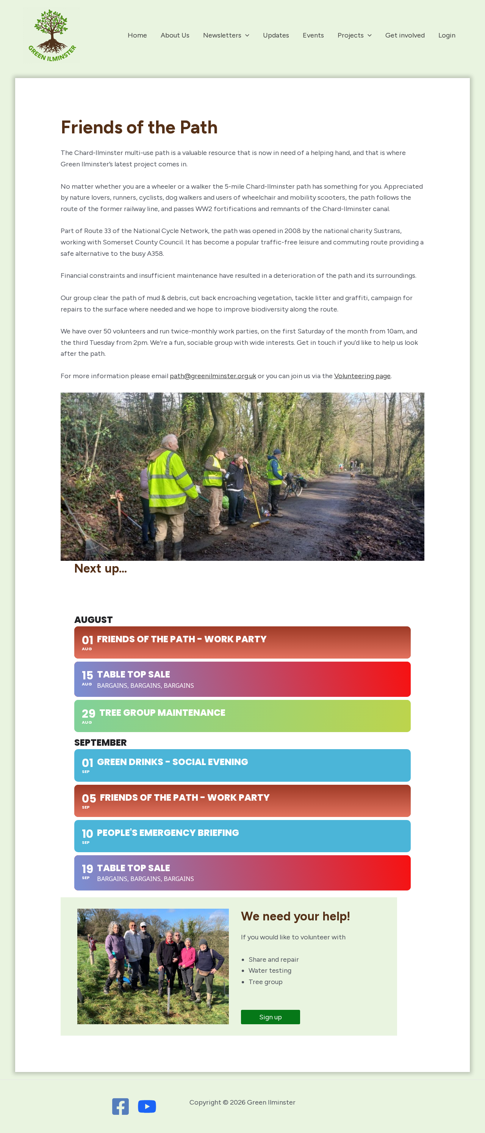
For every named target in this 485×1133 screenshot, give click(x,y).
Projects (351, 35)
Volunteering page (362, 376)
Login (446, 35)
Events (313, 35)
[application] (245, 35)
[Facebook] (120, 1106)
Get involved (405, 35)
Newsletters (222, 35)
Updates (276, 35)
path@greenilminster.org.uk (213, 376)
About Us (175, 35)
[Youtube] (147, 1106)
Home (137, 35)
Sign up (270, 1017)
